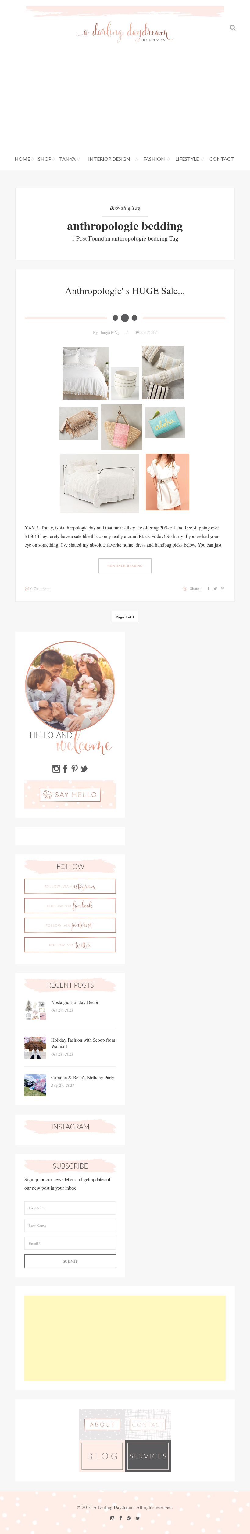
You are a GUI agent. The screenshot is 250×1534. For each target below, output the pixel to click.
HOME (22, 159)
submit (70, 1261)
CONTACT (221, 159)
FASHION (154, 159)
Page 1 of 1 (125, 617)
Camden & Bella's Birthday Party (82, 1077)
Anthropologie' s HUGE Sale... (125, 290)
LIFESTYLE (187, 159)
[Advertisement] (125, 102)
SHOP (45, 159)
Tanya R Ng (110, 332)
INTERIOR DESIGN (109, 159)
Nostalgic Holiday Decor (74, 1002)
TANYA (67, 159)
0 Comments (40, 588)
